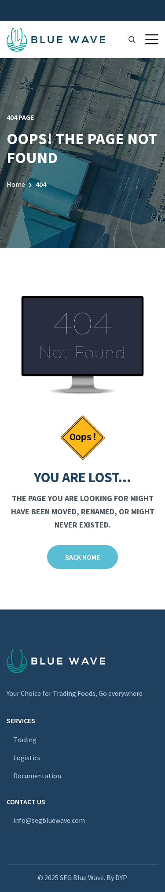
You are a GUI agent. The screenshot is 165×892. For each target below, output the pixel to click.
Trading (25, 739)
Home (16, 184)
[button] (151, 39)
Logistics (26, 757)
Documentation (37, 775)
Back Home (82, 557)
